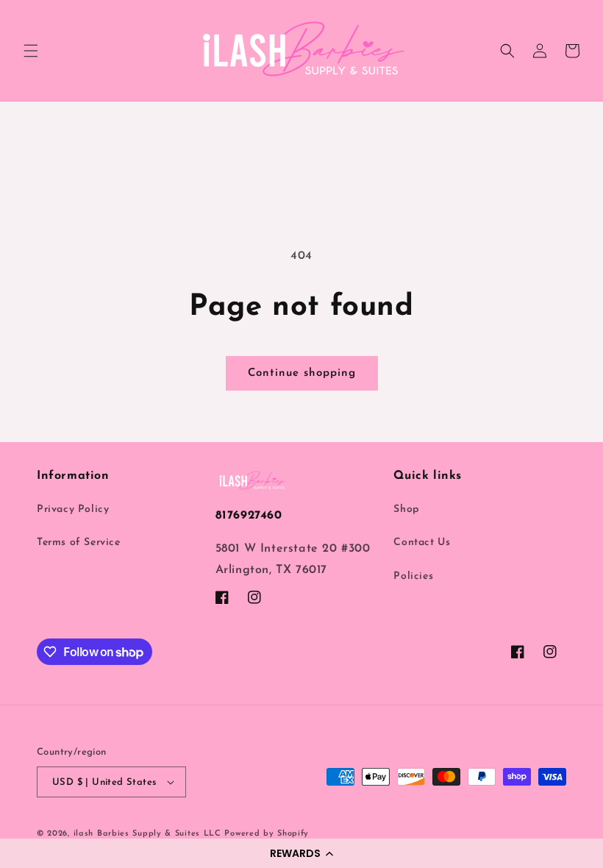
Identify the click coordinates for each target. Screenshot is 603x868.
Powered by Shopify (266, 834)
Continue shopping (302, 373)
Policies (413, 576)
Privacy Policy (73, 509)
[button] (301, 853)
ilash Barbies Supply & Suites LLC (147, 834)
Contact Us (421, 542)
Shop (405, 509)
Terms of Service (79, 542)
